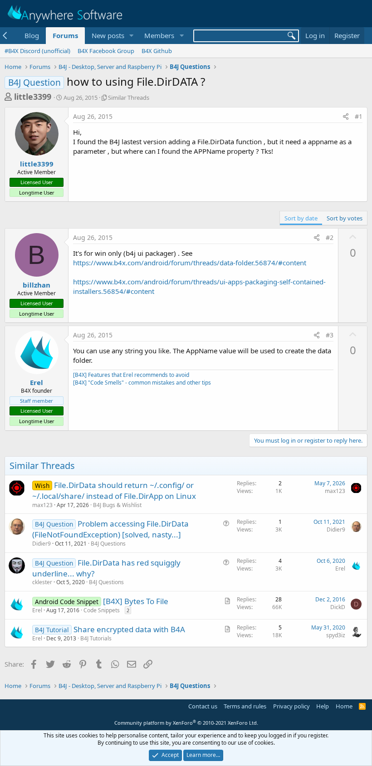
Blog (31, 35)
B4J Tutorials (96, 638)
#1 (358, 116)
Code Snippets (101, 610)
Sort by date (301, 218)
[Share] (346, 116)
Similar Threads (128, 97)
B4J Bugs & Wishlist (117, 505)
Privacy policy (291, 706)
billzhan (36, 284)
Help (322, 706)
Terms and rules (245, 706)
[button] (131, 35)
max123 (42, 505)
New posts (108, 35)
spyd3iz (335, 635)
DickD (337, 607)
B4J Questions (108, 543)
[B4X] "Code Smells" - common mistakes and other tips (142, 382)
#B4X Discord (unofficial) (37, 51)
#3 (329, 335)
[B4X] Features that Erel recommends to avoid (131, 375)
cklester (42, 582)
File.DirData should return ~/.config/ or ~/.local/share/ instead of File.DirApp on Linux (114, 490)
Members (159, 35)
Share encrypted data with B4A (129, 629)
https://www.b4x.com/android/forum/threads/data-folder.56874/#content (189, 262)
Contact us (202, 706)
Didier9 (41, 543)
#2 (329, 237)
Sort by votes (344, 218)
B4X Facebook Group (106, 51)
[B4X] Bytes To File (135, 601)
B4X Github (157, 51)
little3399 (32, 96)
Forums (65, 35)
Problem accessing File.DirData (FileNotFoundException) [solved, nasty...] (110, 529)
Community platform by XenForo (186, 722)
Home (344, 706)
